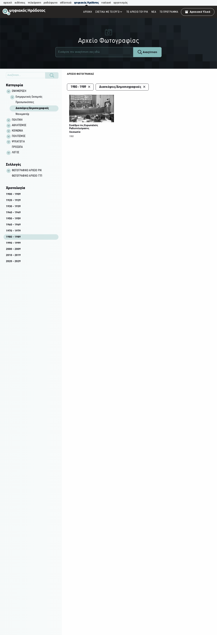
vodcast (106, 3)
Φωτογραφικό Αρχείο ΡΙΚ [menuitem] (27, 170)
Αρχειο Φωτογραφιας (80, 74)
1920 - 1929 (13, 200)
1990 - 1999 (13, 243)
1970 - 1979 (13, 231)
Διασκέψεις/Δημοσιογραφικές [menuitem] (32, 108)
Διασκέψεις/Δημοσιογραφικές (120, 86)
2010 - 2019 (13, 255)
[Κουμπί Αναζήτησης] (51, 75)
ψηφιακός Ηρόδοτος (86, 3)
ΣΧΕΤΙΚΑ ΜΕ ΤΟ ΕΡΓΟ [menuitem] (107, 12)
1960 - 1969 (13, 225)
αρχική (7, 3)
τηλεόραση (34, 3)
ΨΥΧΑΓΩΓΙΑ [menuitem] (18, 141)
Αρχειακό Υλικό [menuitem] (200, 12)
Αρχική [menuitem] (87, 12)
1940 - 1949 (13, 212)
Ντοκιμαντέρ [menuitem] (22, 114)
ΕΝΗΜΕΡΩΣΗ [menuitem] (19, 91)
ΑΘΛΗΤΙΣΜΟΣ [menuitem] (19, 125)
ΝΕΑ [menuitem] (153, 12)
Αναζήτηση (149, 52)
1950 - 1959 (13, 218)
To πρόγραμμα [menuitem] (169, 12)
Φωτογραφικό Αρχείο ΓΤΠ (27, 175)
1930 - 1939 (13, 206)
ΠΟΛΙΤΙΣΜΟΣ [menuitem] (18, 136)
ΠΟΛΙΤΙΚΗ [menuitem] (17, 120)
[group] (34, 106)
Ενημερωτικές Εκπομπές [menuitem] (29, 96)
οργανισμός (120, 3)
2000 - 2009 (13, 249)
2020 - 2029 (13, 261)
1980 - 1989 (13, 237)
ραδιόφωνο (50, 3)
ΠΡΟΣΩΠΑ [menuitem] (17, 147)
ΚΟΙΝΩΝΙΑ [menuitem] (17, 130)
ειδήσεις (20, 3)
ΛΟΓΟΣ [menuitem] (15, 152)
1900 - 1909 (13, 194)
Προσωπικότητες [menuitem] (25, 102)
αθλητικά (66, 3)
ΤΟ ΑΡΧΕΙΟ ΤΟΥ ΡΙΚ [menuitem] (137, 12)
